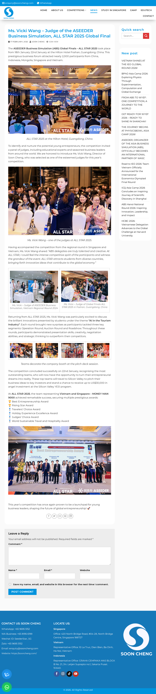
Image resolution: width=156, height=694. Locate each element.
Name (12, 570)
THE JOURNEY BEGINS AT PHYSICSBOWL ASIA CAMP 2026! (135, 131)
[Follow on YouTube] (76, 674)
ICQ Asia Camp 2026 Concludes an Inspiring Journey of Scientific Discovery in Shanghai (135, 193)
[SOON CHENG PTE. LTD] (13, 13)
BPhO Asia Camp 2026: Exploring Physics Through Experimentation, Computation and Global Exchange (135, 82)
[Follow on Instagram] (63, 674)
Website (85, 570)
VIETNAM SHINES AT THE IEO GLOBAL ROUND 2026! (133, 64)
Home (43, 10)
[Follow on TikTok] (69, 674)
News (93, 10)
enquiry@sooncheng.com (23, 648)
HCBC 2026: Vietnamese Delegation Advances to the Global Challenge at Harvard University (135, 228)
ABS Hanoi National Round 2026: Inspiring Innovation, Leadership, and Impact (135, 210)
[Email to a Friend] (59, 516)
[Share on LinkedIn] (70, 516)
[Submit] (146, 36)
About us (57, 10)
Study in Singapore (113, 10)
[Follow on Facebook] (57, 674)
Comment (15, 544)
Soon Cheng (38, 42)
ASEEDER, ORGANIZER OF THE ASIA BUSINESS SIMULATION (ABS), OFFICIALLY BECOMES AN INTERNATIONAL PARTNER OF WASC (135, 149)
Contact (148, 16)
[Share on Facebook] (48, 516)
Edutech (146, 10)
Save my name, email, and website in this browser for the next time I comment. (60, 584)
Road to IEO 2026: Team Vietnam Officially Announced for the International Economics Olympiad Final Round (135, 173)
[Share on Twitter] (54, 516)
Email (48, 570)
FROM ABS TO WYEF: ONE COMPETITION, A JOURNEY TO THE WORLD (134, 103)
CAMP (133, 10)
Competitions (75, 10)
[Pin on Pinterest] (65, 516)
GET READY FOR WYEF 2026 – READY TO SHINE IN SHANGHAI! (135, 118)
